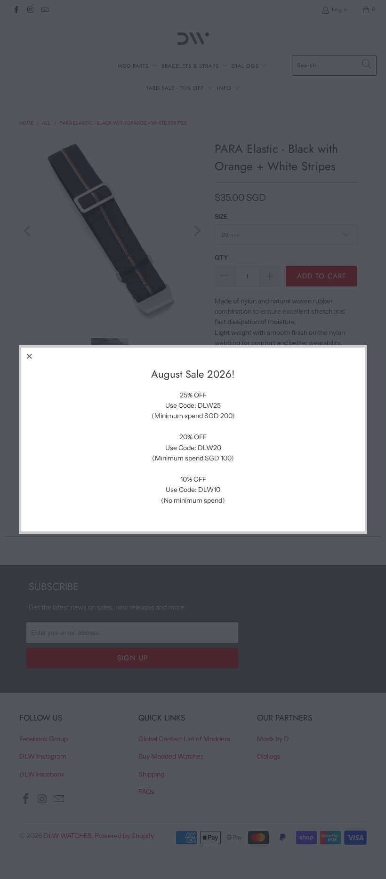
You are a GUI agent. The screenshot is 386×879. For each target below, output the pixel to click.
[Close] (29, 356)
